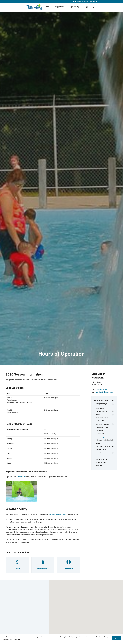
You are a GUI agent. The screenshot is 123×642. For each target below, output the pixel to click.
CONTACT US (93, 1)
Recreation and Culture (59, 7)
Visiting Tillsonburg (102, 462)
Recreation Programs (102, 453)
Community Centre (101, 411)
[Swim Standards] (43, 563)
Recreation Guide (101, 449)
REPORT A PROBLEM (82, 1)
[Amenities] (68, 563)
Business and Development (75, 7)
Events (98, 414)
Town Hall (87, 7)
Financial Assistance (102, 418)
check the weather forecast (58, 514)
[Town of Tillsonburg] (34, 7)
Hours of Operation (102, 437)
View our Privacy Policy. (13, 639)
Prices (17, 568)
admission (22, 477)
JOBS (74, 1)
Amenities (69, 568)
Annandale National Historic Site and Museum (103, 404)
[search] (94, 7)
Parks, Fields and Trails (103, 446)
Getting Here (101, 433)
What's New (99, 465)
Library (98, 443)
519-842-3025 (102, 389)
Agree (116, 638)
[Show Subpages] (113, 400)
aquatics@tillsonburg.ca (104, 392)
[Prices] (17, 563)
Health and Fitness (101, 421)
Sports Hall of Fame (101, 459)
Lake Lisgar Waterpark (102, 424)
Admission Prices (102, 427)
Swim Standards (42, 568)
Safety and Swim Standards (105, 440)
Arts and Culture (100, 408)
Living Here (47, 7)
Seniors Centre (100, 456)
